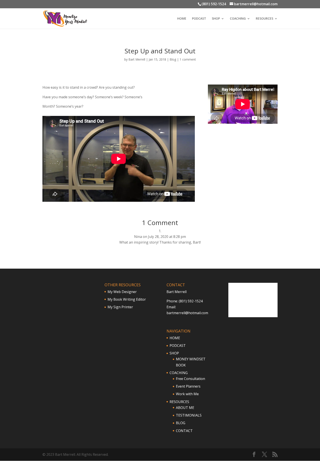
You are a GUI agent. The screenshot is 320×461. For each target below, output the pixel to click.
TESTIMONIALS (189, 415)
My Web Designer (122, 291)
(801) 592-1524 (214, 4)
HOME (181, 18)
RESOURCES (264, 18)
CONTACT (184, 430)
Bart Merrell (136, 59)
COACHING (238, 18)
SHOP (216, 18)
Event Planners (188, 386)
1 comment (188, 59)
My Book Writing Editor (127, 299)
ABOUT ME (185, 407)
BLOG (180, 422)
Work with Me (187, 394)
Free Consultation (190, 378)
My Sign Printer (120, 307)
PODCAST (199, 18)
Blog (173, 59)
